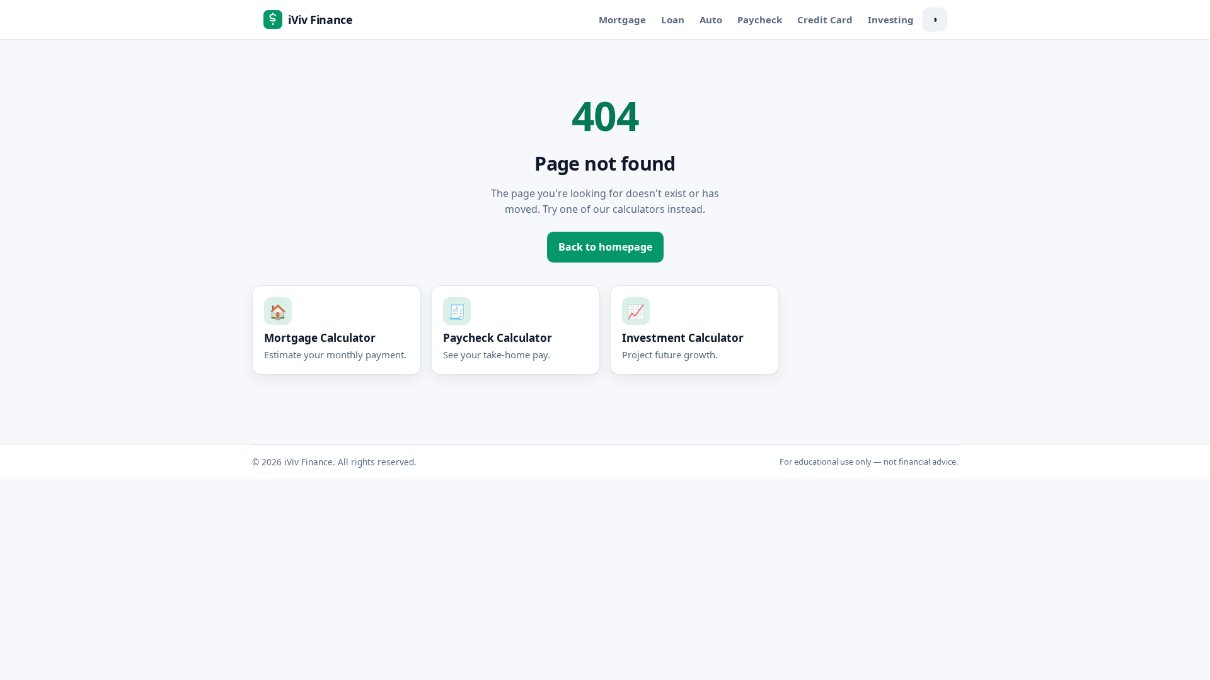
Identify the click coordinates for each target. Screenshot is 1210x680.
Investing (891, 19)
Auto (711, 19)
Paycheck (759, 19)
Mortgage (622, 19)
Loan (672, 19)
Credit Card (825, 19)
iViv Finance (320, 19)
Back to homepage (605, 247)
